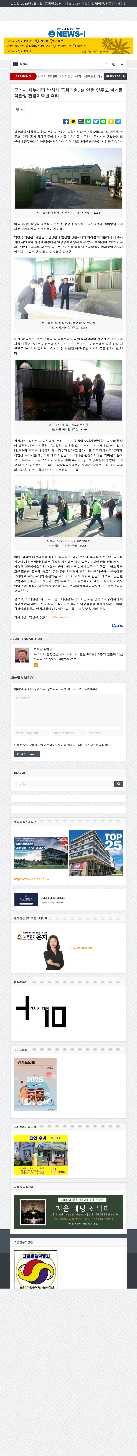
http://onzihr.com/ (80, 947)
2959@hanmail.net (58, 617)
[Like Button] (17, 109)
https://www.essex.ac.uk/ (31, 879)
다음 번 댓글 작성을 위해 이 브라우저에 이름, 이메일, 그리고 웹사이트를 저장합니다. (63, 744)
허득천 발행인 (43, 649)
